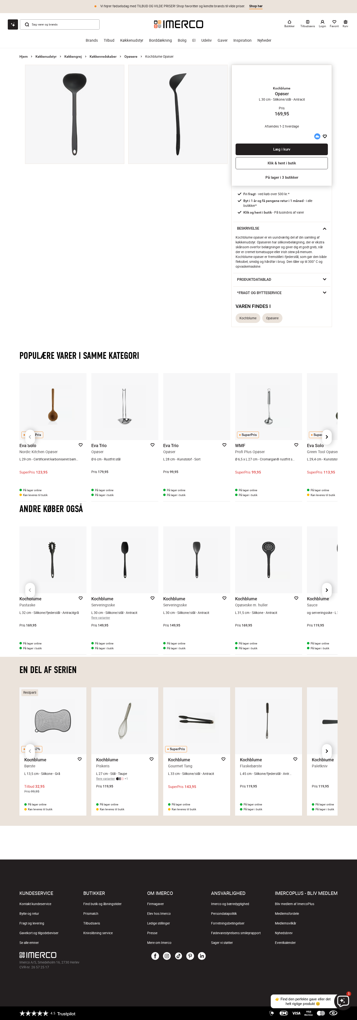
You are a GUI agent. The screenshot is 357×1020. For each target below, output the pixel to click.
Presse (152, 933)
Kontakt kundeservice (35, 904)
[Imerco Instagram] (167, 956)
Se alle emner (29, 942)
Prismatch (90, 913)
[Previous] (30, 437)
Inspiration (242, 40)
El (194, 40)
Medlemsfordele (287, 913)
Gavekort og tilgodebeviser (39, 933)
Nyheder (264, 40)
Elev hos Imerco (159, 913)
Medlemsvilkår (285, 923)
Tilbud (109, 40)
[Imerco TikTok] (178, 956)
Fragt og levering (31, 923)
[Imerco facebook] (155, 956)
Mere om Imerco (159, 942)
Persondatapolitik (224, 913)
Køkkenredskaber (103, 56)
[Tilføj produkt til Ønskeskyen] (317, 136)
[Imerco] (178, 24)
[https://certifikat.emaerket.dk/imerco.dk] (333, 1013)
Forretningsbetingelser (228, 923)
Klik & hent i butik (282, 163)
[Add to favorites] (325, 136)
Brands (92, 40)
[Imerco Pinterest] (190, 956)
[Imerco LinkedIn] (202, 956)
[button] (282, 88)
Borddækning (160, 40)
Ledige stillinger (158, 923)
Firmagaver (155, 904)
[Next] (327, 437)
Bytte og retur (29, 913)
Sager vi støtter (222, 942)
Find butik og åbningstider (102, 904)
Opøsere (130, 56)
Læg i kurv (281, 149)
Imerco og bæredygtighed (230, 904)
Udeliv (206, 40)
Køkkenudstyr (131, 40)
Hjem (23, 56)
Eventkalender (285, 942)
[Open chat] (13, 24)
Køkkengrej (73, 56)
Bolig (182, 40)
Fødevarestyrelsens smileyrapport (236, 933)
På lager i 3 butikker (281, 177)
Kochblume (247, 318)
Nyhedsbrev (284, 933)
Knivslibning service (98, 933)
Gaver (223, 40)
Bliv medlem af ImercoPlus (294, 904)
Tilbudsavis (91, 923)
